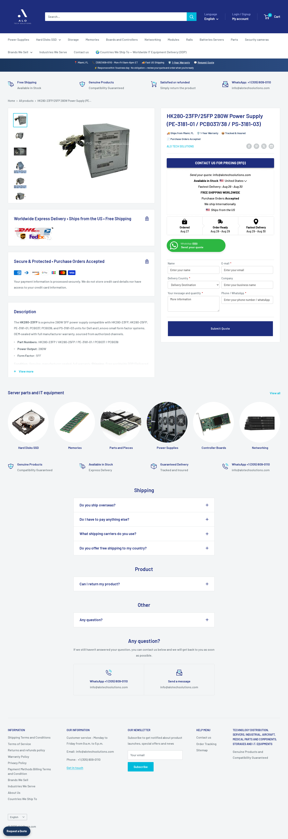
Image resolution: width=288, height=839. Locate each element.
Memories (92, 39)
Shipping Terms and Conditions (29, 737)
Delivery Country (179, 278)
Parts (234, 39)
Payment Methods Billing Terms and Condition (29, 771)
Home (11, 100)
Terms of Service (19, 744)
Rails (189, 39)
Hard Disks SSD (46, 39)
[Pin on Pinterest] (256, 146)
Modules (173, 39)
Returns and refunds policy (26, 750)
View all (275, 393)
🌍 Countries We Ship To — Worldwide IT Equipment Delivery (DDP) (141, 52)
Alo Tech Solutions (180, 146)
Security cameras (257, 39)
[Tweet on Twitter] (264, 146)
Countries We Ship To (22, 799)
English (14, 817)
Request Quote (206, 62)
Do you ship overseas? (98, 505)
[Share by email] (271, 146)
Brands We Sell (18, 52)
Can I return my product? (100, 584)
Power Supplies (18, 39)
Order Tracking (206, 744)
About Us (14, 792)
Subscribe (141, 767)
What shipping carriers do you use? (108, 533)
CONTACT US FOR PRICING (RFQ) (220, 163)
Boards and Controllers (122, 39)
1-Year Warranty (181, 62)
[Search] (192, 16)
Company (227, 278)
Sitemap (202, 750)
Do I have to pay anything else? (104, 519)
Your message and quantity (185, 293)
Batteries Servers (212, 39)
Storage (73, 39)
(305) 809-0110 (104, 62)
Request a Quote (17, 831)
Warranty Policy (18, 756)
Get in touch (75, 768)
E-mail (226, 263)
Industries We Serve (53, 52)
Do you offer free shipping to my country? (113, 548)
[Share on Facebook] (249, 146)
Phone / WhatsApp (233, 293)
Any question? (91, 619)
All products (26, 100)
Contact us (81, 52)
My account (240, 19)
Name (171, 263)
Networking (153, 39)
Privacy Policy (17, 763)
